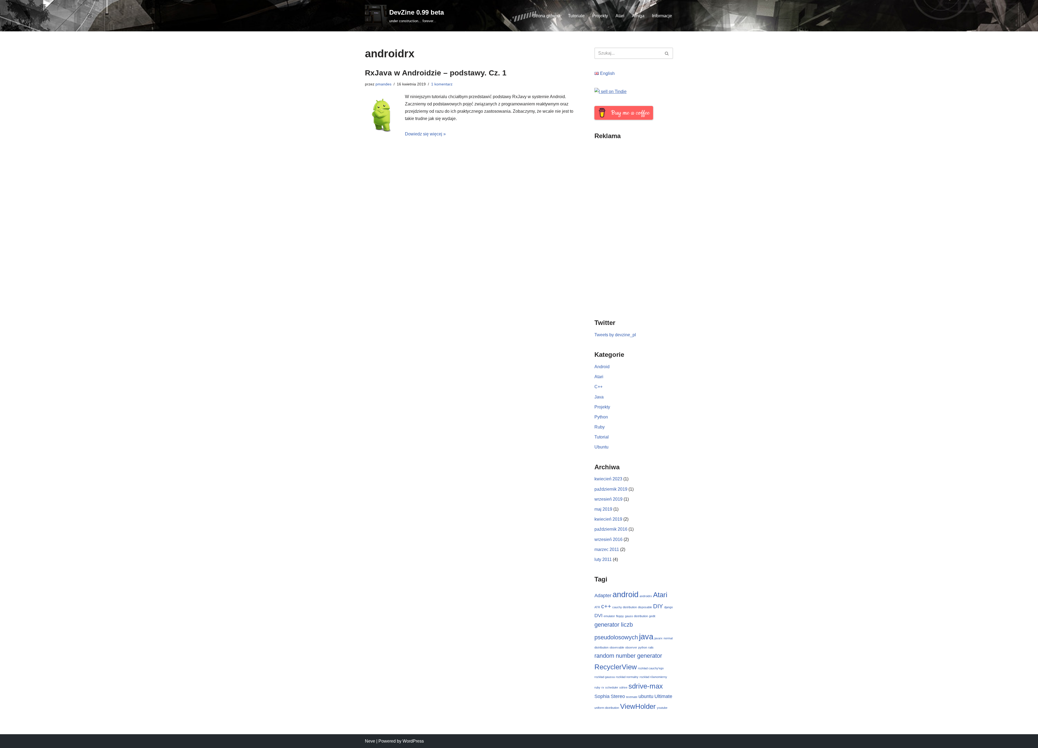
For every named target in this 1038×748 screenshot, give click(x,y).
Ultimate (663, 696)
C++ (598, 386)
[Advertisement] (633, 225)
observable (617, 647)
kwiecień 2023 (608, 479)
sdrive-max (645, 686)
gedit (652, 616)
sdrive (623, 687)
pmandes (383, 84)
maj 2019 (603, 509)
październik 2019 (610, 489)
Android (602, 366)
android (625, 594)
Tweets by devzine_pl (615, 335)
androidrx (646, 596)
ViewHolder (638, 706)
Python (601, 417)
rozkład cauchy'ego (651, 668)
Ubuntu (601, 447)
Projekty (600, 16)
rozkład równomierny (653, 677)
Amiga (638, 16)
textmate (631, 697)
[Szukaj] (667, 53)
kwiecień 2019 (608, 519)
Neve (370, 741)
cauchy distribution (624, 607)
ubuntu (645, 696)
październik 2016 (610, 529)
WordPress (413, 741)
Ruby (599, 427)
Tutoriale (576, 16)
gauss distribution (636, 616)
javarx (658, 638)
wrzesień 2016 (608, 539)
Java (599, 397)
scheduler (611, 687)
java (646, 636)
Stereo (618, 696)
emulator (609, 616)
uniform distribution (606, 707)
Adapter (602, 595)
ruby (597, 687)
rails (651, 647)
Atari (620, 16)
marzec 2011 (606, 549)
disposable (645, 607)
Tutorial (601, 437)
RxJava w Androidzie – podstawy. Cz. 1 (436, 73)
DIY (658, 606)
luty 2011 (603, 559)
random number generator (628, 655)
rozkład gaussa (604, 677)
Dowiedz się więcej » (425, 134)
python (642, 647)
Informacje (662, 16)
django (668, 607)
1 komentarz (442, 84)
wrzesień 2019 (608, 499)
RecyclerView (615, 667)
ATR (597, 607)
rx (602, 687)
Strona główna (546, 16)
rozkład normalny (627, 677)
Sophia (602, 696)
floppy (620, 616)
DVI (598, 615)
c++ (606, 606)
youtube (662, 707)
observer (631, 647)
